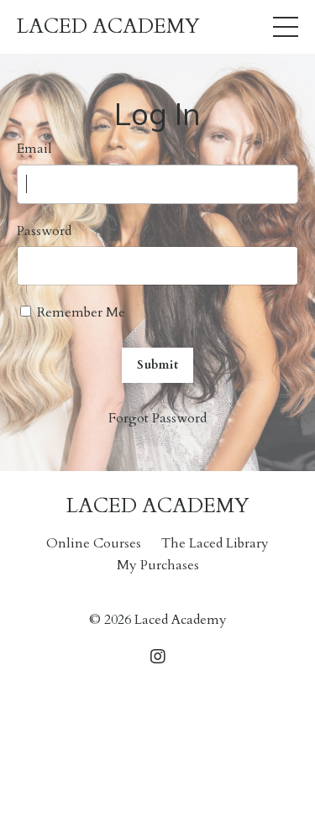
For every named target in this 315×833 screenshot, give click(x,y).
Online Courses (93, 543)
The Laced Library (215, 543)
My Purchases (158, 565)
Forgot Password (157, 418)
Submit (157, 365)
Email (34, 148)
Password (44, 231)
